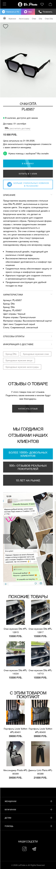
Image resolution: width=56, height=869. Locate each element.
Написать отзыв (28, 408)
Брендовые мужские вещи (19, 360)
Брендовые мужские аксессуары (22, 366)
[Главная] (4, 18)
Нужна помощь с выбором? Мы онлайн (28, 153)
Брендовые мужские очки (36, 353)
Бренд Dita (11, 353)
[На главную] (28, 4)
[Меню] (4, 4)
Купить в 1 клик (28, 173)
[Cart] (50, 4)
